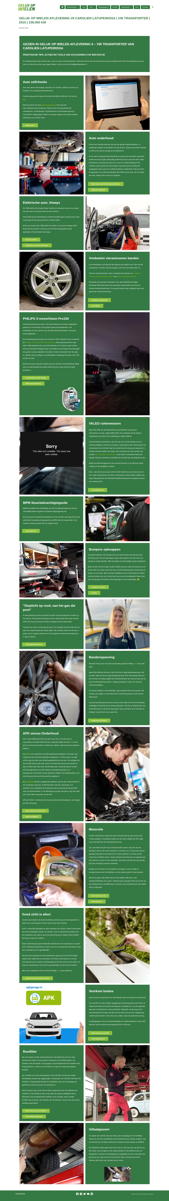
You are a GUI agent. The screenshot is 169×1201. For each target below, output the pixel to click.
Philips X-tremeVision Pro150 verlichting (40, 342)
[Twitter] (84, 1194)
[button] (77, 7)
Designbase (151, 1194)
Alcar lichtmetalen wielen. (127, 276)
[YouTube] (88, 1194)
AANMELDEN (20, 1194)
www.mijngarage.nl (48, 105)
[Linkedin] (91, 1194)
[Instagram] (81, 1194)
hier (24, 99)
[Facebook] (77, 1194)
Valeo (105, 454)
